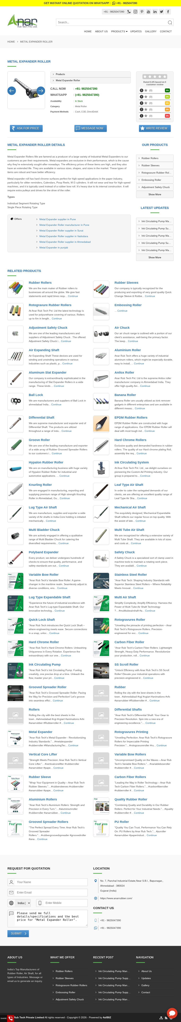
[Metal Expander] (15, 738)
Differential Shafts (128, 709)
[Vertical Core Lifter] (15, 761)
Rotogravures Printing (131, 732)
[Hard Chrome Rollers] (101, 446)
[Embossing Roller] (101, 311)
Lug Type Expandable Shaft (49, 597)
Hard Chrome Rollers (130, 440)
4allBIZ (107, 1017)
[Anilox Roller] (101, 379)
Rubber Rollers (150, 158)
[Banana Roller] (101, 401)
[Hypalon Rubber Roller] (15, 469)
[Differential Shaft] (15, 424)
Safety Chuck (125, 552)
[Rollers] (15, 716)
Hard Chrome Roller (44, 642)
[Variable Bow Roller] (15, 581)
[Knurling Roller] (15, 491)
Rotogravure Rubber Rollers (157, 172)
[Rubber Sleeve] (15, 783)
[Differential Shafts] (101, 716)
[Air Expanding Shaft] (15, 356)
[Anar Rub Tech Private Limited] (31, 21)
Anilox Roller (124, 372)
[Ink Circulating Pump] (15, 671)
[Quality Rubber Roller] (101, 806)
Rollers (34, 709)
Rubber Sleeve (40, 777)
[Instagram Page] (135, 11)
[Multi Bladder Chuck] (15, 536)
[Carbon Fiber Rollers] (101, 783)
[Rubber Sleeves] (101, 289)
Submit (16, 933)
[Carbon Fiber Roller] (101, 648)
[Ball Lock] (15, 401)
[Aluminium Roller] (101, 356)
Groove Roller (39, 440)
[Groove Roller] (15, 446)
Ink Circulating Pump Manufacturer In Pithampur (158, 235)
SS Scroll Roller (126, 664)
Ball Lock (36, 395)
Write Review (156, 128)
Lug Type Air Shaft (43, 507)
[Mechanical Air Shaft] (101, 514)
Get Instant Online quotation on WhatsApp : (90, 3)
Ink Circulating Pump (45, 664)
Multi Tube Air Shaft (129, 530)
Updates (136, 31)
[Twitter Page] (161, 11)
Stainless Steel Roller (131, 574)
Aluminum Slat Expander (47, 372)
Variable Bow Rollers (130, 754)
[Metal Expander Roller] (26, 90)
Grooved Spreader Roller (47, 687)
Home (88, 31)
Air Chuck (122, 327)
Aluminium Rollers (43, 799)
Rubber (120, 687)
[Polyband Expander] (15, 558)
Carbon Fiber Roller (129, 642)
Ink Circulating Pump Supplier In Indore (158, 243)
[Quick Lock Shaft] (15, 626)
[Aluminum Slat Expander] (15, 379)
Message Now (92, 128)
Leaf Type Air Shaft (129, 485)
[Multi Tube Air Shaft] (101, 536)
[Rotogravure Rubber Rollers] (15, 311)
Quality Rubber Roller (131, 799)
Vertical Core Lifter (43, 754)
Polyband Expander (44, 552)
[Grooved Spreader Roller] (15, 693)
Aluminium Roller (128, 350)
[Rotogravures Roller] (101, 626)
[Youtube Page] (148, 11)
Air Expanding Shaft (44, 350)
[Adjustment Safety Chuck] (15, 334)
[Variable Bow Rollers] (101, 761)
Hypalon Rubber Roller (46, 462)
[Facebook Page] (168, 11)
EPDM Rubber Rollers (131, 417)
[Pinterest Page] (142, 11)
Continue (73, 296)
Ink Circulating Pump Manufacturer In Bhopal (158, 221)
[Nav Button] (11, 90)
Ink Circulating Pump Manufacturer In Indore (158, 250)
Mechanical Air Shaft (130, 507)
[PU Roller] (101, 828)
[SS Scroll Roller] (101, 671)
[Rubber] (101, 693)
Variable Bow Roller (44, 574)
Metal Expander (40, 732)
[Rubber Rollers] (15, 289)
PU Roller (122, 822)
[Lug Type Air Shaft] (15, 514)
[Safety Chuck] (101, 558)
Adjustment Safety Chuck (156, 187)
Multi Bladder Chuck (44, 530)
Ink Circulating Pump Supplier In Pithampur (158, 228)
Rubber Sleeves (150, 165)
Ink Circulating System (132, 462)
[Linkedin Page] (155, 11)
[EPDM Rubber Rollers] (101, 424)
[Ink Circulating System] (101, 469)
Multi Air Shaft (125, 597)
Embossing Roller (151, 179)
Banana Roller (125, 395)
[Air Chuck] (101, 334)
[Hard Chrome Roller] (15, 648)
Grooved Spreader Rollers (48, 822)
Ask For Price (28, 128)
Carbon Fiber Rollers (130, 777)
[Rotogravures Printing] (101, 738)
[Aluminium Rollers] (15, 806)
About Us (101, 31)
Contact (166, 31)
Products (118, 31)
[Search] (169, 22)
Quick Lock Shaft (42, 619)
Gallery (150, 31)
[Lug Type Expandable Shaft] (15, 603)
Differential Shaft (41, 417)
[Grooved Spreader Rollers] (15, 828)
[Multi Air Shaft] (101, 603)
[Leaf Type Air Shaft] (101, 491)
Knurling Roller (40, 485)
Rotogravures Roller (130, 619)
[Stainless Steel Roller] (101, 581)
